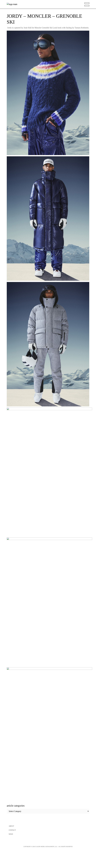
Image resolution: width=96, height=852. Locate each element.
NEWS (11, 834)
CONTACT (12, 830)
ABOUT (11, 826)
